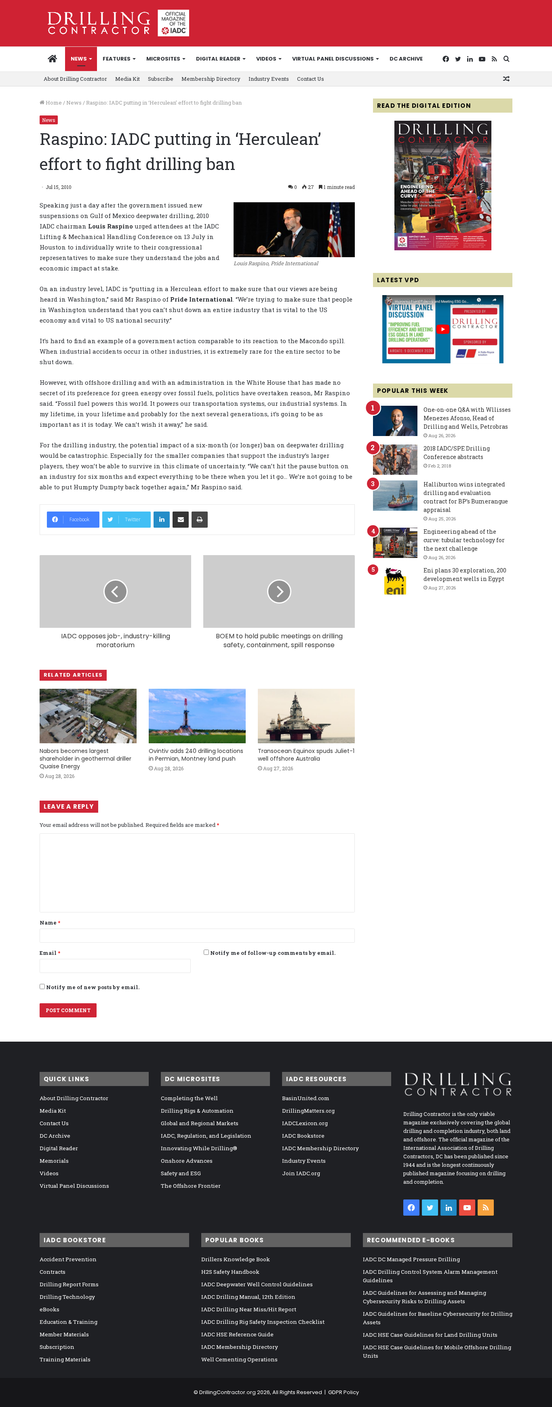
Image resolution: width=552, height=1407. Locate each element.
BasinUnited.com (305, 1098)
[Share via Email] (181, 520)
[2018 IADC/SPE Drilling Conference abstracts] (395, 460)
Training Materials (65, 1359)
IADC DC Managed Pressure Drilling (411, 1259)
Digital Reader (218, 59)
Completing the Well (189, 1098)
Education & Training (68, 1321)
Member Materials (64, 1334)
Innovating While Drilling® (199, 1148)
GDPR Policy (343, 1392)
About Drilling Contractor (75, 78)
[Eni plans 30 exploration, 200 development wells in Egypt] (395, 581)
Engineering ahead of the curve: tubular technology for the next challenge (464, 540)
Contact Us (310, 78)
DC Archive (406, 59)
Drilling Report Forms (69, 1284)
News (79, 59)
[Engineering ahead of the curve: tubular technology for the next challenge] (395, 543)
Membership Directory (210, 78)
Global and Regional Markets (199, 1123)
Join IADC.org (301, 1173)
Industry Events (269, 78)
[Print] (200, 520)
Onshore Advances (187, 1160)
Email (50, 952)
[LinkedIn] (162, 520)
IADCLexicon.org (305, 1123)
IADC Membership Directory (320, 1148)
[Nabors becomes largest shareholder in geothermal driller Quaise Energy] (88, 716)
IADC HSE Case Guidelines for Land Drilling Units (430, 1334)
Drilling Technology (67, 1296)
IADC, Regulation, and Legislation (206, 1135)
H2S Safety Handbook (230, 1271)
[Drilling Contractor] (114, 23)
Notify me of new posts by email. (92, 987)
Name (50, 922)
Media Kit (127, 78)
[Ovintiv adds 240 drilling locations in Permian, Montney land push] (197, 716)
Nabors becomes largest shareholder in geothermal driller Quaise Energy (85, 758)
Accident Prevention (68, 1259)
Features (117, 59)
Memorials (54, 1160)
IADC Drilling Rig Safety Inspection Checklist (262, 1321)
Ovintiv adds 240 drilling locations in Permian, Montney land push (196, 755)
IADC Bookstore (303, 1135)
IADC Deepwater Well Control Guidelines (257, 1284)
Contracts (52, 1271)
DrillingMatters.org (308, 1110)
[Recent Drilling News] (442, 248)
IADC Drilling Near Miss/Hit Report (248, 1309)
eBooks (49, 1309)
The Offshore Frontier (191, 1185)
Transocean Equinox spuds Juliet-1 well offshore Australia (306, 755)
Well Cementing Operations (239, 1359)
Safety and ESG (181, 1173)
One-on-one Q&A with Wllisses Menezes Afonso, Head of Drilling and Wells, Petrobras (467, 418)
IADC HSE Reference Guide (237, 1334)
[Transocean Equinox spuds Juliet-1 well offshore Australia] (306, 716)
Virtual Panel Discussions (333, 59)
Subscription (57, 1346)
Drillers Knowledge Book (235, 1259)
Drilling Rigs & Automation (197, 1110)
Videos (266, 59)
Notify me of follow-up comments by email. (272, 952)
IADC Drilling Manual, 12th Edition (248, 1296)
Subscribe (160, 78)
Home (53, 102)
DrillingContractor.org (227, 1392)
